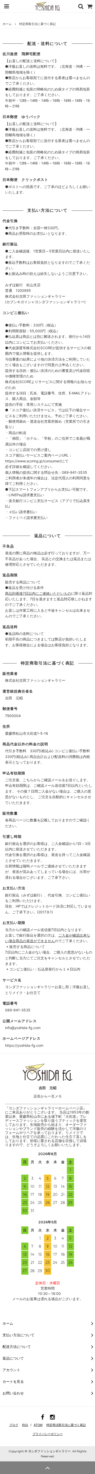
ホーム (7, 24)
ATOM (38, 1425)
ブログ (13, 1425)
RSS (25, 1425)
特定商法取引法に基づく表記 (66, 1425)
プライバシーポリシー (47, 1434)
